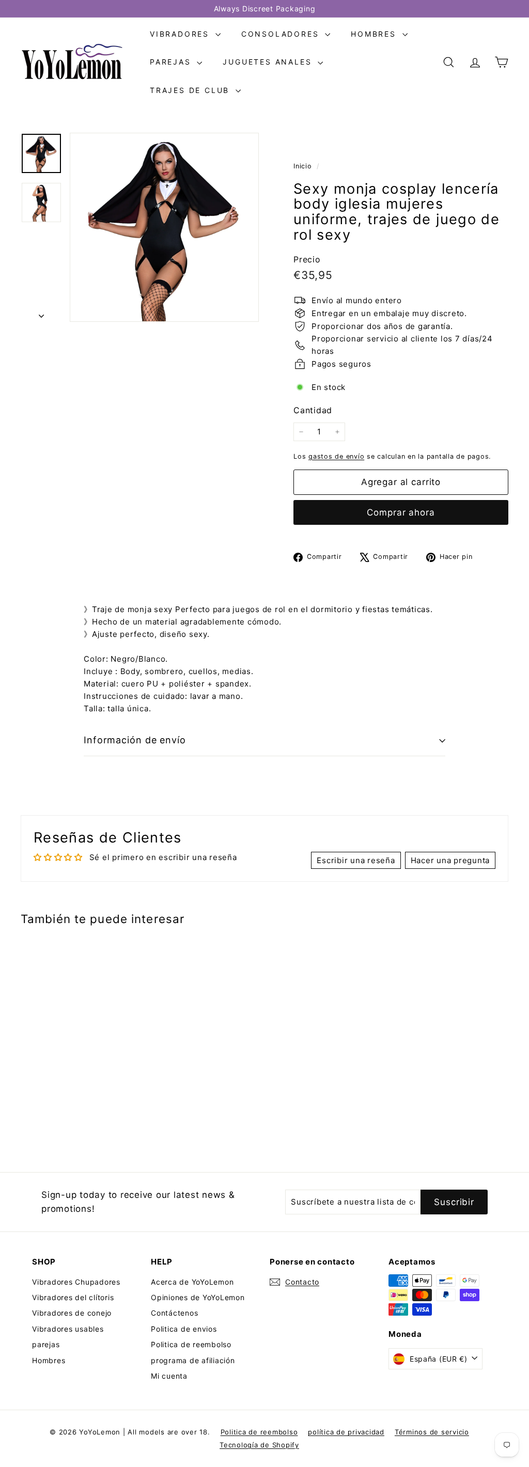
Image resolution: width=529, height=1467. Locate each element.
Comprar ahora (400, 512)
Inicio (303, 166)
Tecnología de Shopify (259, 1445)
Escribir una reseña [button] (356, 860)
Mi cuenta (169, 1375)
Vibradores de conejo (72, 1312)
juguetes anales (269, 61)
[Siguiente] (41, 313)
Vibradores (181, 33)
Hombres (375, 33)
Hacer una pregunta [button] (450, 860)
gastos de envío (336, 456)
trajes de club (191, 90)
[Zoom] (164, 227)
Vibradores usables (68, 1328)
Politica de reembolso (191, 1344)
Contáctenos (174, 1312)
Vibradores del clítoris (73, 1297)
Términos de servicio (432, 1432)
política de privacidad (346, 1432)
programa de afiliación (193, 1360)
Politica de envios (184, 1328)
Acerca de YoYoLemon (192, 1281)
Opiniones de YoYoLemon (198, 1297)
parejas (172, 61)
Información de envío (135, 740)
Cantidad (312, 410)
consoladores (281, 33)
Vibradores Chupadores (76, 1281)
